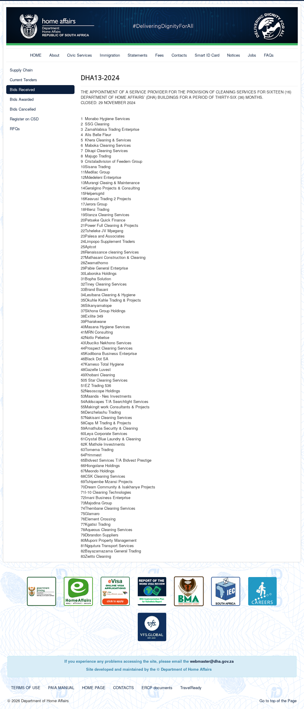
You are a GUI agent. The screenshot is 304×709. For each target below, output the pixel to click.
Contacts (179, 55)
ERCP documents (157, 687)
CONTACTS (123, 687)
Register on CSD (24, 119)
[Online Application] (78, 591)
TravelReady (191, 687)
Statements (138, 55)
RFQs (15, 128)
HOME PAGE (93, 687)
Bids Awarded (22, 99)
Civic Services (79, 55)
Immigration (110, 55)
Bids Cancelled (23, 109)
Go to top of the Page (278, 700)
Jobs (252, 55)
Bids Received (22, 89)
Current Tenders (23, 79)
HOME (36, 55)
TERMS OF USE (25, 687)
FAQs (269, 55)
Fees (159, 55)
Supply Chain (21, 70)
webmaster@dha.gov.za (212, 661)
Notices (233, 55)
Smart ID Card (207, 55)
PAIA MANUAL (61, 687)
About (54, 55)
